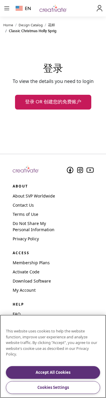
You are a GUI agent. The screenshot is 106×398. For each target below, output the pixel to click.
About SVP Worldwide (34, 196)
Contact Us (23, 205)
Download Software (32, 281)
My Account (24, 290)
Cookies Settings (53, 387)
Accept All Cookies (53, 372)
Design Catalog (31, 24)
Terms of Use (25, 214)
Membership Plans (31, 262)
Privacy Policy (26, 239)
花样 (51, 24)
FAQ (17, 314)
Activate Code (26, 272)
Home (8, 24)
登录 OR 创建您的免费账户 (53, 102)
